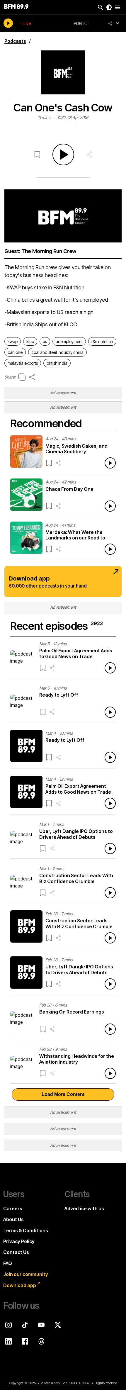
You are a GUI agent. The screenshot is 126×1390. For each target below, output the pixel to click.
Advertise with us (84, 1208)
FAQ (7, 1263)
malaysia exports (23, 363)
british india (57, 363)
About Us (13, 1219)
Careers (12, 1208)
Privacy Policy (19, 1241)
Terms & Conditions (25, 1230)
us (45, 341)
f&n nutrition (102, 341)
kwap (13, 341)
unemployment (69, 341)
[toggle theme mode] (109, 7)
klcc (30, 341)
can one (15, 352)
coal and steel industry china (57, 352)
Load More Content (63, 1094)
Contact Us (16, 1252)
